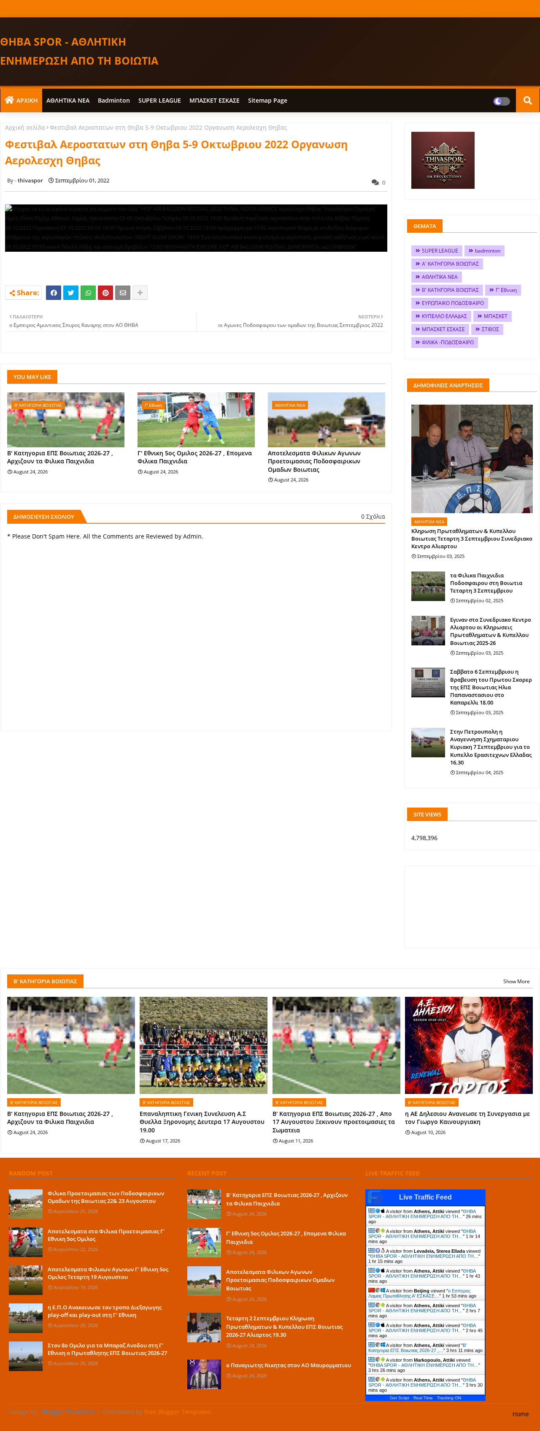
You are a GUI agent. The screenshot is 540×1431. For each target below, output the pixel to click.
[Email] (122, 293)
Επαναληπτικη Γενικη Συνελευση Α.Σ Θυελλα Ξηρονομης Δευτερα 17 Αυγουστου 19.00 (202, 1122)
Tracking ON (449, 1398)
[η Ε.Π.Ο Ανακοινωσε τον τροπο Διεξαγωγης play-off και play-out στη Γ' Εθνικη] (26, 1318)
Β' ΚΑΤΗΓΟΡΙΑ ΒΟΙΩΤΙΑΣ (450, 290)
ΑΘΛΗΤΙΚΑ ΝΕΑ (67, 100)
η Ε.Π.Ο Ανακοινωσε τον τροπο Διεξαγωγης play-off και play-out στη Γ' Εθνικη (105, 1311)
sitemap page (267, 100)
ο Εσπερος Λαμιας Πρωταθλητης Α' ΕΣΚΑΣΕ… (419, 1293)
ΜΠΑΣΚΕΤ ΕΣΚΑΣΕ (214, 100)
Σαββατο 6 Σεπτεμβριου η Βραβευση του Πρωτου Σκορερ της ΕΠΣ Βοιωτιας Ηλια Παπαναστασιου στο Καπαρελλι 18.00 (491, 687)
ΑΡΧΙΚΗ (27, 100)
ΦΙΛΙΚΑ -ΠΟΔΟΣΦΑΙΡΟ (448, 342)
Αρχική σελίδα (25, 127)
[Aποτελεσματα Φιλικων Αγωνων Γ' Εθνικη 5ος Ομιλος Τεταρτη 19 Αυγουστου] (26, 1280)
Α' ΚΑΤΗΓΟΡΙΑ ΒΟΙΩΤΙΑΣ (450, 263)
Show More (516, 981)
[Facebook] (53, 293)
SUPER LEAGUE (159, 100)
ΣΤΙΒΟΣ (490, 329)
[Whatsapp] (88, 293)
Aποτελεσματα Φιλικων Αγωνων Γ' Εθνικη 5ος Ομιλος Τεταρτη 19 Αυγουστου (108, 1273)
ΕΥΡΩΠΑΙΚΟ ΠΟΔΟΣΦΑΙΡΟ (453, 303)
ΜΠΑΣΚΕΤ (496, 316)
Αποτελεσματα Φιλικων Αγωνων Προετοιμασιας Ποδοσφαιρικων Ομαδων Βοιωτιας (314, 461)
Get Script (399, 1398)
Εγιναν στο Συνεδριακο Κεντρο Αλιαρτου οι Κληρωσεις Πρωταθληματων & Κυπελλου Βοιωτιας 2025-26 (490, 631)
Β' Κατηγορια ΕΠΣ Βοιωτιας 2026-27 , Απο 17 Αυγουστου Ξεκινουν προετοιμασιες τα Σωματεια (334, 1122)
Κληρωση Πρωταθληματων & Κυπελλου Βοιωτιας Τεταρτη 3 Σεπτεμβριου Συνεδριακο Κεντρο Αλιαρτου (471, 538)
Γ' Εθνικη (506, 290)
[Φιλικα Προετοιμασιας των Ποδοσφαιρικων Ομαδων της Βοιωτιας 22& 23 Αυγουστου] (26, 1204)
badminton (114, 100)
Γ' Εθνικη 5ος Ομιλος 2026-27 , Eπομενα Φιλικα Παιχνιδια (195, 457)
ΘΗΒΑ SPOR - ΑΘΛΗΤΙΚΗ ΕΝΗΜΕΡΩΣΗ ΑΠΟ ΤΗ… (421, 1214)
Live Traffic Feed (425, 1197)
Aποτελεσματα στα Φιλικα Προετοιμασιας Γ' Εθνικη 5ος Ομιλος (106, 1235)
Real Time (423, 1398)
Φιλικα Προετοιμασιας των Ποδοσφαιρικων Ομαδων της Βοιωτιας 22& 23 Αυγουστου (106, 1197)
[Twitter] (70, 293)
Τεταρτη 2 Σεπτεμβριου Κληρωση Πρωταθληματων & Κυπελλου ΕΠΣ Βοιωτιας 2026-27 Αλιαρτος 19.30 (284, 1326)
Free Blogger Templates (177, 1412)
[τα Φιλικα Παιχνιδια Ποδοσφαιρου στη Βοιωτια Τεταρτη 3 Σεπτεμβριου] (428, 586)
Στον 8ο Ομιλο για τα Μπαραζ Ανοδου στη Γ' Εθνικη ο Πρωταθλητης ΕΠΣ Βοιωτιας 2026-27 (107, 1349)
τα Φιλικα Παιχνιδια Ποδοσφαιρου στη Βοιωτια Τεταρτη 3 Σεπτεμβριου (486, 582)
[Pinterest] (105, 293)
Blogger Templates (69, 1412)
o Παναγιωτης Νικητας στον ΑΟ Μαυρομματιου (288, 1365)
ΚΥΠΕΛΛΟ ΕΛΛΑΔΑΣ (444, 316)
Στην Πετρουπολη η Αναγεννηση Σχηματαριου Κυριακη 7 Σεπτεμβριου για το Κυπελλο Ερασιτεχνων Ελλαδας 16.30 (491, 747)
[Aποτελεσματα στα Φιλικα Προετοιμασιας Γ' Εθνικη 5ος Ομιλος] (26, 1242)
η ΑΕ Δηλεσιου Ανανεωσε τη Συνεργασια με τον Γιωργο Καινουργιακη (467, 1118)
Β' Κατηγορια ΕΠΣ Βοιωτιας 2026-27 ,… (417, 1348)
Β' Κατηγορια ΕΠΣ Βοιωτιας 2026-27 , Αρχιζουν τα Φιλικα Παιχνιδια (60, 457)
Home (521, 1414)
